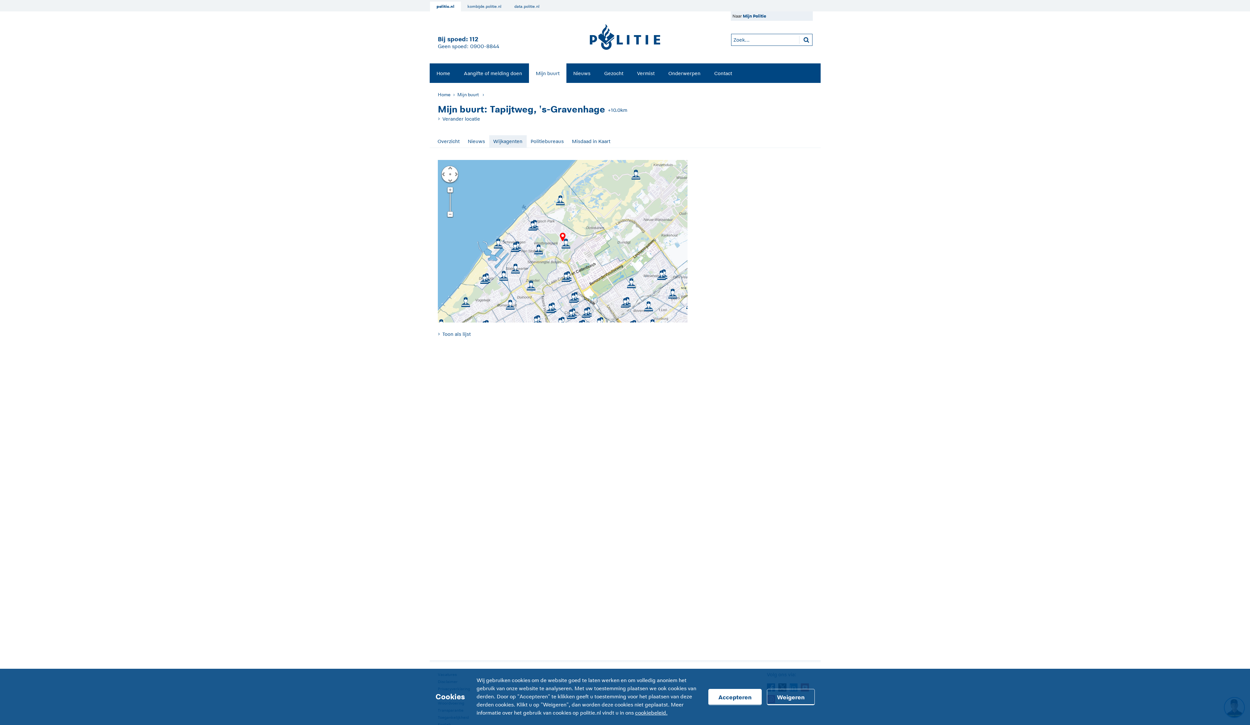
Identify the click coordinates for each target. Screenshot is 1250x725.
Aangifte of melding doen (493, 73)
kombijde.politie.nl (484, 6)
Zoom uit (450, 214)
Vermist (646, 73)
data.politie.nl (526, 6)
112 (473, 39)
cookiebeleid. (651, 713)
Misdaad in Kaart (591, 141)
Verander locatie (461, 119)
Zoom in (450, 190)
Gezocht (613, 73)
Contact (723, 73)
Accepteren (735, 697)
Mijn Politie (754, 16)
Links (443, 174)
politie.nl (445, 6)
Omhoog (450, 167)
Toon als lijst (456, 334)
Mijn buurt (548, 73)
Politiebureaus (547, 141)
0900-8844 (484, 46)
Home (443, 73)
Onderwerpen (684, 73)
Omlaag (450, 180)
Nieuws (581, 73)
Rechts (455, 174)
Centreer (450, 174)
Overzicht (449, 141)
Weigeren (791, 697)
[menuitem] (443, 73)
